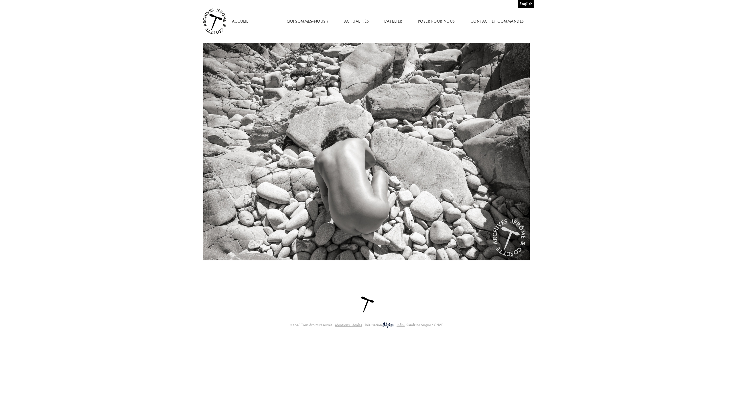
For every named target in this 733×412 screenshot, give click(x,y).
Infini (401, 325)
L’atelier (393, 21)
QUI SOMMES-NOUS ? (308, 21)
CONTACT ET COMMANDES (497, 21)
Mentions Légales (348, 325)
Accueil (240, 21)
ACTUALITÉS (356, 21)
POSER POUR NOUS (436, 21)
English (526, 4)
